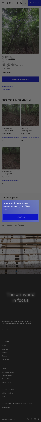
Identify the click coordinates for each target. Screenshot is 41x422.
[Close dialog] (36, 203)
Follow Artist (21, 217)
